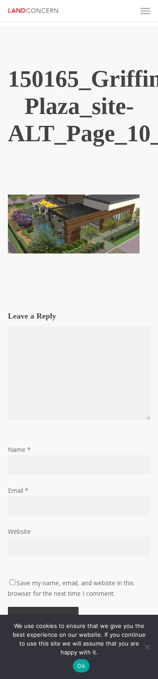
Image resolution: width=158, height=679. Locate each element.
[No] (147, 646)
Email (18, 490)
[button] (145, 10)
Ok (81, 665)
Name (19, 449)
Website (19, 531)
